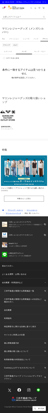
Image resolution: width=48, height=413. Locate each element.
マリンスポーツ (32, 210)
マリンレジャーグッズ (13, 213)
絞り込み (41, 408)
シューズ (26, 39)
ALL (3, 39)
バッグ (36, 39)
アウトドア (6, 45)
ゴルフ (15, 45)
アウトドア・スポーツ (15, 210)
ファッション (14, 39)
